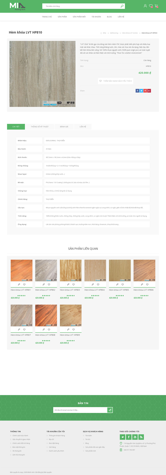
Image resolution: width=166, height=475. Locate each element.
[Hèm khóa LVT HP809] (71, 315)
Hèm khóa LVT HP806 (143, 290)
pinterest (145, 91)
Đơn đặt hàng (54, 443)
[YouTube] (135, 437)
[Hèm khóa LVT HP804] (95, 270)
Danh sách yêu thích (56, 451)
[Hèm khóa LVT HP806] (144, 270)
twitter (141, 91)
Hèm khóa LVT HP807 (21, 335)
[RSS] (141, 437)
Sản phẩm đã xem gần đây (95, 447)
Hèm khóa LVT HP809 (70, 335)
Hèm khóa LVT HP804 (94, 290)
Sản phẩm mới (90, 451)
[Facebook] (128, 437)
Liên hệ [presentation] (83, 126)
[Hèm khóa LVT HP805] (120, 270)
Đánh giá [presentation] (64, 126)
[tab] (16, 127)
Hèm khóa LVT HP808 (45, 335)
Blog (87, 443)
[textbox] (81, 6)
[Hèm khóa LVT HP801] (21, 270)
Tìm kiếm (122, 6)
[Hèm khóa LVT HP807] (21, 315)
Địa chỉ (51, 439)
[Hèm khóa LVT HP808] (46, 315)
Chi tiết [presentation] (16, 126)
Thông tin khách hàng (57, 435)
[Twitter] (122, 437)
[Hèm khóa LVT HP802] (46, 270)
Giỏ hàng (156, 6)
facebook (137, 91)
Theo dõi (109, 410)
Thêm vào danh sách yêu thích (24, 284)
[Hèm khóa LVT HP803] (71, 270)
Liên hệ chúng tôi (19, 455)
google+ (149, 91)
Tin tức (87, 439)
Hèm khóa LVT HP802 (45, 290)
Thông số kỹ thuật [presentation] (40, 126)
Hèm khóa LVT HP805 (119, 290)
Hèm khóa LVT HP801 (21, 290)
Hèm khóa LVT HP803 (70, 290)
